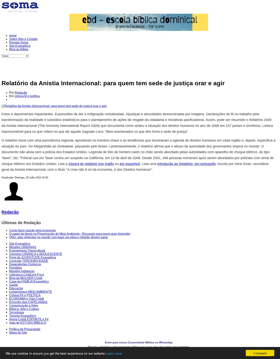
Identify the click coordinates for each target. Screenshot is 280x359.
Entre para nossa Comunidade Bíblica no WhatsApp (139, 342)
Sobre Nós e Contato (23, 39)
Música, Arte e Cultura (24, 309)
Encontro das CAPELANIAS (28, 302)
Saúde (13, 285)
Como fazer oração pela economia (32, 230)
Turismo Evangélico (22, 315)
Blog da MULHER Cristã (25, 278)
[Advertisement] (138, 66)
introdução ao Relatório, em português (186, 164)
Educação (16, 288)
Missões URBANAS (22, 247)
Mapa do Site (18, 332)
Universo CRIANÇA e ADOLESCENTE (35, 254)
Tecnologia (16, 312)
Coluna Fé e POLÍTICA (25, 295)
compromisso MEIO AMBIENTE (30, 291)
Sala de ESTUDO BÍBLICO (27, 322)
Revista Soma (18, 42)
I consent (260, 353)
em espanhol (129, 164)
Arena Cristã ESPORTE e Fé (29, 319)
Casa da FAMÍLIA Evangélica (29, 281)
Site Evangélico (19, 45)
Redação (21, 92)
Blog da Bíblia (18, 49)
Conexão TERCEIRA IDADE (28, 260)
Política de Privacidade (24, 329)
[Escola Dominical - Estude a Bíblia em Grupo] (139, 22)
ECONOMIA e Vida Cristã (26, 298)
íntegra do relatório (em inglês (91, 164)
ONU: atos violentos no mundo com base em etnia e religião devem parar (58, 237)
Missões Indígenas (21, 271)
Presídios (15, 267)
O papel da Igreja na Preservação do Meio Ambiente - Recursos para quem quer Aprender (69, 233)
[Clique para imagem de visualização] (54, 106)
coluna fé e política (27, 96)
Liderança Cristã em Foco (26, 274)
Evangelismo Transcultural (27, 250)
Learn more (114, 353)
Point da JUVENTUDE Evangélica (32, 257)
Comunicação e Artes (23, 305)
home (13, 35)
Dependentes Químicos (25, 264)
